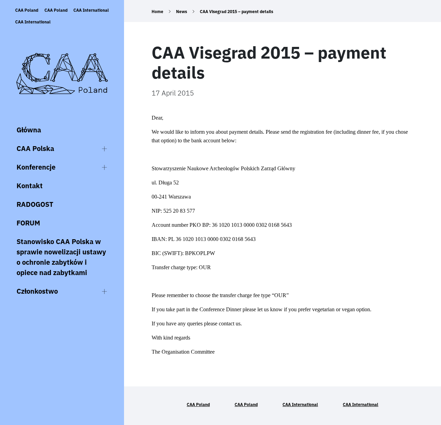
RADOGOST (35, 204)
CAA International (91, 10)
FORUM (28, 222)
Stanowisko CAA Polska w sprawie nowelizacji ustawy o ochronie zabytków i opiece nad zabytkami (61, 257)
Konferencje (36, 167)
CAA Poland (26, 10)
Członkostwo (37, 291)
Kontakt (30, 185)
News (181, 11)
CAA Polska (35, 148)
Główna (29, 129)
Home (157, 11)
